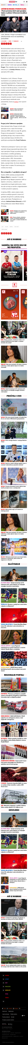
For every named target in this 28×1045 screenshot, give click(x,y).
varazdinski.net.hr (5, 1034)
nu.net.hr (21, 1036)
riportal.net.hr (13, 1034)
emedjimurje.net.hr (6, 1032)
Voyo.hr (11, 1028)
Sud (2, 226)
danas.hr (16, 41)
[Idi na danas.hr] (13, 1)
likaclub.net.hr (5, 1038)
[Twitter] (4, 44)
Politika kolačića (13, 1014)
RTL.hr (3, 1028)
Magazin (7, 986)
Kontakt (12, 1017)
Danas (7, 975)
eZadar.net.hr (16, 1036)
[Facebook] (2, 44)
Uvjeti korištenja (5, 1014)
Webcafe (7, 990)
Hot (6, 983)
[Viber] (8, 44)
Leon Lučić (17, 226)
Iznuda (6, 226)
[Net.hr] (10, 1024)
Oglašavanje (11, 1011)
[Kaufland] (14, 285)
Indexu (16, 102)
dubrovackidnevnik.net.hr (7, 1036)
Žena (6, 994)
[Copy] (11, 44)
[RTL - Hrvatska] (4, 1024)
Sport (7, 979)
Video (7, 998)
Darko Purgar (4, 229)
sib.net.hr (12, 1032)
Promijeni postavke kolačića (8, 1020)
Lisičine (11, 226)
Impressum (4, 1011)
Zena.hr (7, 1028)
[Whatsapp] (6, 44)
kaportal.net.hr (18, 1032)
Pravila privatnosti (6, 1017)
